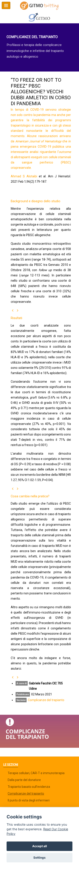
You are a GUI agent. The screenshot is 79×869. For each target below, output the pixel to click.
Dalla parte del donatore (24, 780)
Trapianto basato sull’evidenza (29, 786)
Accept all (39, 846)
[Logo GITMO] (39, 17)
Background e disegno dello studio (35, 201)
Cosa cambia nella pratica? (30, 496)
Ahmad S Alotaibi (24, 176)
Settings (39, 857)
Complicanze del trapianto (46, 700)
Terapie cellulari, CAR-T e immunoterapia (36, 773)
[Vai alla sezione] (39, 731)
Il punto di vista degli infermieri (29, 800)
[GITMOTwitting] (39, 5)
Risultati (16, 318)
